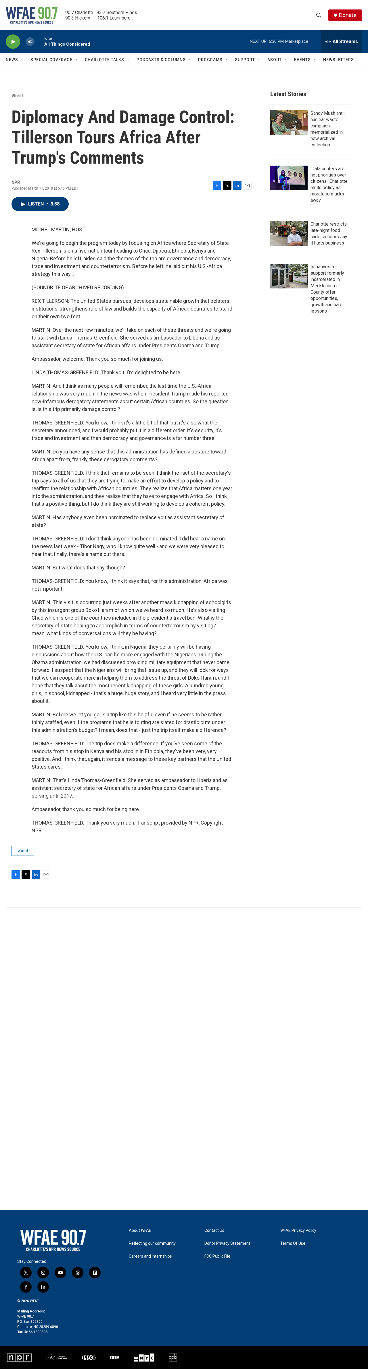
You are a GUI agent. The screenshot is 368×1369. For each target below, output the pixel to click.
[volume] (30, 41)
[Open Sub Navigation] (22, 59)
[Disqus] (184, 985)
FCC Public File (217, 1256)
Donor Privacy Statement (227, 1243)
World (17, 95)
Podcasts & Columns (161, 59)
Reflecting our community (152, 1243)
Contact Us (214, 1230)
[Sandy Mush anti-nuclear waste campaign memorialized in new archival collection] (289, 122)
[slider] (39, 41)
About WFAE (140, 1230)
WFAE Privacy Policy (298, 1230)
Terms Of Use (292, 1243)
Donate (347, 15)
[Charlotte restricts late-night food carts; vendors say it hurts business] (289, 233)
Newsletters (338, 59)
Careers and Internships (150, 1256)
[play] (13, 41)
